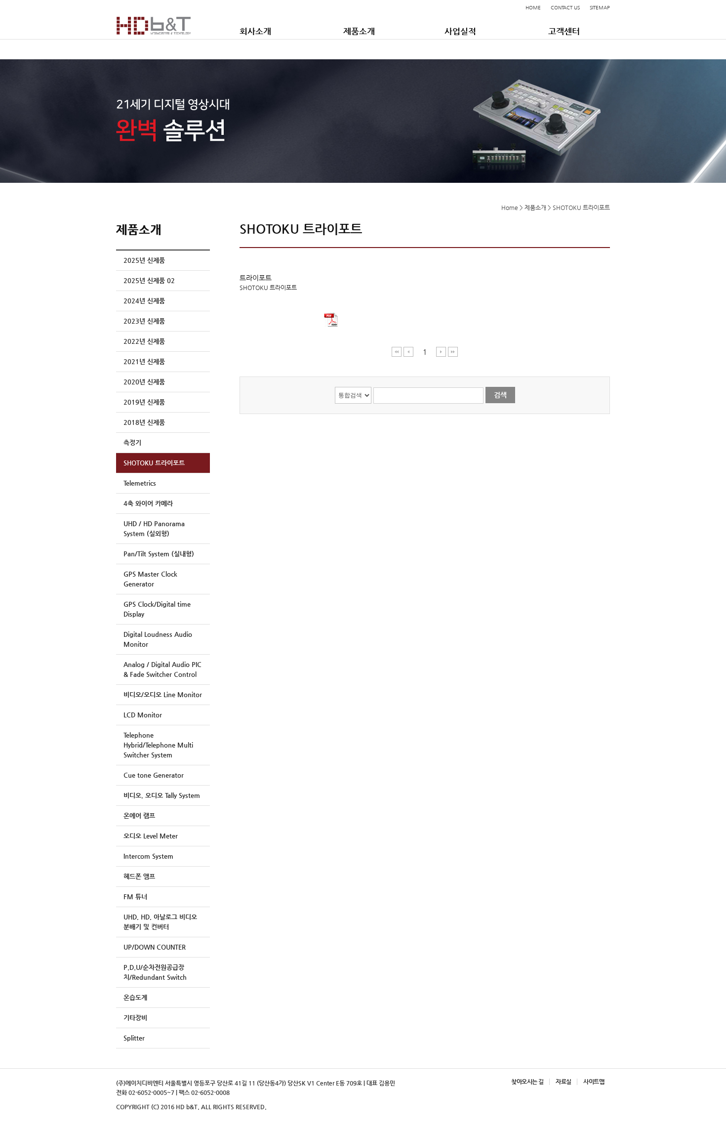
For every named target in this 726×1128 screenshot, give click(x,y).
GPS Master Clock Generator (150, 578)
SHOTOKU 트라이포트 (154, 462)
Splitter (134, 1038)
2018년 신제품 (144, 422)
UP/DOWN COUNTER (154, 947)
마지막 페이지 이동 (453, 351)
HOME (533, 7)
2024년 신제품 (144, 300)
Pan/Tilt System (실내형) (158, 553)
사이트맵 (593, 1081)
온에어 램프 (139, 815)
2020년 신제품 (144, 381)
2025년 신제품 (144, 260)
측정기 (132, 442)
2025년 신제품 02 (149, 280)
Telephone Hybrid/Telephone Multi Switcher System (158, 744)
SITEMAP (600, 7)
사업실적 (460, 31)
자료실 (563, 1081)
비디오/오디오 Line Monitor (162, 694)
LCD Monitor (142, 714)
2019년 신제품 (144, 402)
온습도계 (135, 997)
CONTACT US (565, 7)
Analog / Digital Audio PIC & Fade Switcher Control (162, 669)
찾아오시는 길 (527, 1081)
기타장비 (135, 1017)
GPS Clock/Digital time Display (157, 609)
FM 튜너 (135, 896)
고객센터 (564, 31)
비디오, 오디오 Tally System (161, 795)
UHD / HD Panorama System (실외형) (154, 528)
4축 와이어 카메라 (148, 503)
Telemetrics (139, 483)
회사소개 (255, 31)
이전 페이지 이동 (408, 351)
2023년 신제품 (144, 321)
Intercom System (148, 856)
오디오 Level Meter (150, 835)
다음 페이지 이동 (441, 351)
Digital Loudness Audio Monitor (157, 639)
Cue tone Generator (153, 775)
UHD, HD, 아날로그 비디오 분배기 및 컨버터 (160, 921)
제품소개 (359, 31)
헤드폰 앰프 (139, 876)
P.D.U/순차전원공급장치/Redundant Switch (155, 972)
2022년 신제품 (144, 341)
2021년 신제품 (144, 361)
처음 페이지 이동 (397, 351)
